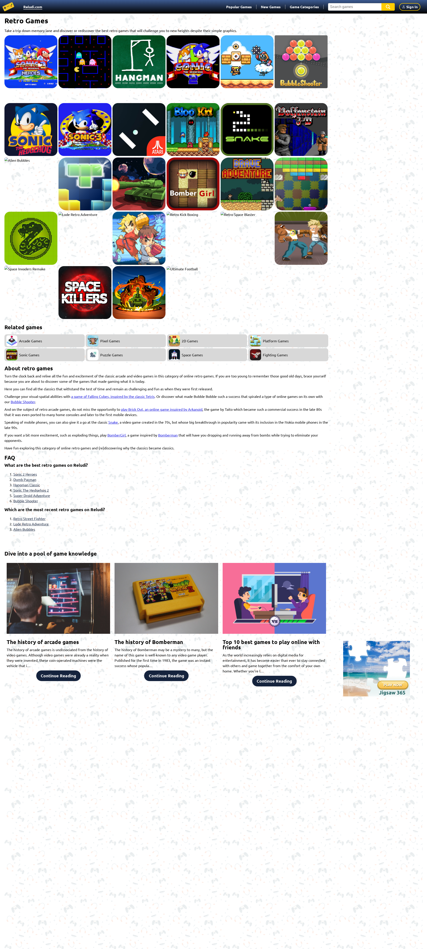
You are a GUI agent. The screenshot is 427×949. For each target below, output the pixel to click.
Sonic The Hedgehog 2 (31, 490)
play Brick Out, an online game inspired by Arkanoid (161, 409)
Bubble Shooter (23, 401)
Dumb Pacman (24, 479)
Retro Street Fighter (29, 518)
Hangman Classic (26, 484)
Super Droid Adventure (31, 495)
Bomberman (168, 435)
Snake (113, 422)
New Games (271, 6)
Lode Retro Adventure (31, 524)
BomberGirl (116, 435)
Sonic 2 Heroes (25, 474)
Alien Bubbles (24, 529)
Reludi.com (32, 6)
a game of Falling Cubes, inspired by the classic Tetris (113, 396)
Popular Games (239, 6)
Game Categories (304, 6)
